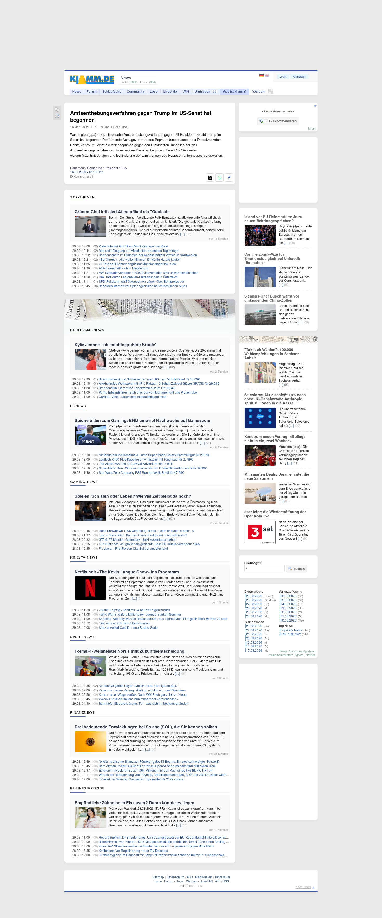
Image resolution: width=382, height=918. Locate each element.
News (76, 91)
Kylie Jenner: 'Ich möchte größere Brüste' (115, 344)
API (217, 881)
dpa (125, 127)
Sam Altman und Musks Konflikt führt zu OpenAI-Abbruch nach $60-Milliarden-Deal (157, 766)
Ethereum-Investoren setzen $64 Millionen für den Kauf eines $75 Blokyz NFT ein (156, 770)
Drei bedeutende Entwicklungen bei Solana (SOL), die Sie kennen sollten (146, 727)
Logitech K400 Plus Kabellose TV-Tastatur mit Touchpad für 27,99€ (146, 459)
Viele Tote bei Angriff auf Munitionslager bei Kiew (133, 246)
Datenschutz (175, 877)
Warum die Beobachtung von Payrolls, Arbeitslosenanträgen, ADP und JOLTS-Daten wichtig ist (166, 774)
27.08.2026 (254, 604)
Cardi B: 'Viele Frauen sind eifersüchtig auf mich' (133, 396)
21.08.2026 (254, 634)
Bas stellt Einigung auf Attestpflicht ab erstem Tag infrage (139, 250)
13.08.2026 (288, 608)
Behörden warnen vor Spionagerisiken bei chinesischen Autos (143, 286)
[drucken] (57, 116)
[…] (182, 234)
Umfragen (205, 91)
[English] (267, 75)
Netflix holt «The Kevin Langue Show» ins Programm (127, 572)
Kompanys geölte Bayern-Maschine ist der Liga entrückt (138, 685)
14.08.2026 (288, 604)
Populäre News (291, 630)
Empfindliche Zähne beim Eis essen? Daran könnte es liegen (134, 803)
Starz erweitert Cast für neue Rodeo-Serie (128, 627)
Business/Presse (87, 788)
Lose (154, 91)
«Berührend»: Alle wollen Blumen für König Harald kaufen (140, 259)
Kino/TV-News (84, 557)
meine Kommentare (281, 655)
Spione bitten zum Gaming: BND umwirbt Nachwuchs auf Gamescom (142, 420)
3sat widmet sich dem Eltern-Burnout (124, 623)
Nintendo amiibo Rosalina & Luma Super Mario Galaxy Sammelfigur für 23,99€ (154, 455)
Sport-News (82, 636)
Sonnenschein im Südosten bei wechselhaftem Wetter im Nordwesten (148, 255)
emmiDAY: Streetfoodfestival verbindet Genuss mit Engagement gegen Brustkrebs (156, 846)
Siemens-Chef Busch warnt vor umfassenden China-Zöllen (271, 298)
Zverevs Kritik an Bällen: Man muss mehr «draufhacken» (138, 699)
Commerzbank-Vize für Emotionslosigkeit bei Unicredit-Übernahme (272, 258)
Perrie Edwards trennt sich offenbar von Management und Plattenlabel (148, 392)
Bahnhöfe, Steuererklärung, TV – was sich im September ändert (143, 703)
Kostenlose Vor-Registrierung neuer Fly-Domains (133, 850)
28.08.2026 (254, 600)
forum (311, 128)
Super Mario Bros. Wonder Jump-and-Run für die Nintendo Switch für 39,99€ (153, 468)
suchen (299, 568)
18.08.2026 (254, 646)
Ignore (299, 655)
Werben (258, 91)
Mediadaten (203, 877)
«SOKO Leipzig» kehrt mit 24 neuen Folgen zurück (134, 610)
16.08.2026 (288, 595)
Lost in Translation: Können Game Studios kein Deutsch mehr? (143, 535)
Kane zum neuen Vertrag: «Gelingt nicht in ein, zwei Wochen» (142, 690)
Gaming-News (84, 482)
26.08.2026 (254, 608)
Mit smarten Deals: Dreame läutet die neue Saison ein (276, 476)
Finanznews (82, 712)
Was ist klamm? (235, 91)
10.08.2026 (288, 620)
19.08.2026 (254, 642)
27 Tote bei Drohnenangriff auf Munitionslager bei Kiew (137, 263)
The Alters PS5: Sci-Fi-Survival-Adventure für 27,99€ (136, 463)
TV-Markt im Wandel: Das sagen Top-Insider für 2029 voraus (141, 779)
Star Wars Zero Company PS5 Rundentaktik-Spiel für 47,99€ (141, 472)
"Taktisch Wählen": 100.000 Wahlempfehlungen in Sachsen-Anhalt (272, 353)
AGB (189, 877)
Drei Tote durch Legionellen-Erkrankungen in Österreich (138, 277)
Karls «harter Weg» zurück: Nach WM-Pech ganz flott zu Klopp (143, 694)
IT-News (78, 406)
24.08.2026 (254, 616)
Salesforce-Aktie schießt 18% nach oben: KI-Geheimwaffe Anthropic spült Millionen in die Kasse (275, 399)
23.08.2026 (254, 626)
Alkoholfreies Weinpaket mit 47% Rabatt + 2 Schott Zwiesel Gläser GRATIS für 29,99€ (159, 383)
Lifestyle (170, 91)
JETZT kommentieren (281, 121)
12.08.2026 (288, 612)
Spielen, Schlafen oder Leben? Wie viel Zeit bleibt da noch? (133, 496)
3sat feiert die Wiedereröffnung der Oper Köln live (275, 513)
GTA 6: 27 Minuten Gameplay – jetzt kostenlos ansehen (137, 539)
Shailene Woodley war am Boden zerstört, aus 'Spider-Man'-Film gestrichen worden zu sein (163, 618)
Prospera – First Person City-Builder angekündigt (133, 548)
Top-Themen (82, 197)
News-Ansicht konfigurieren (297, 651)
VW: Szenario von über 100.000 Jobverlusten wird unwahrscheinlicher (148, 272)
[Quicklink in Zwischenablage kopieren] (57, 110)
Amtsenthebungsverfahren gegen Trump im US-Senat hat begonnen (141, 116)
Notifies (310, 655)
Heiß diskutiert (290, 634)
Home (157, 881)
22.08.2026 (254, 630)
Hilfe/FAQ (206, 881)
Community (135, 91)
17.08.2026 (254, 650)
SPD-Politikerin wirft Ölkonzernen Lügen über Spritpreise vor (141, 281)
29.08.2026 (254, 595)
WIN (186, 91)
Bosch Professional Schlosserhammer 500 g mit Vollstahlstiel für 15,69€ (149, 379)
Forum (92, 91)
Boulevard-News (87, 330)
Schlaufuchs (111, 91)
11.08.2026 (288, 616)
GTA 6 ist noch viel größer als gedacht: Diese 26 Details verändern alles (149, 544)
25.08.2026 (254, 612)
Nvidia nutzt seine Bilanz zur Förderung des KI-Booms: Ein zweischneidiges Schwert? (159, 761)
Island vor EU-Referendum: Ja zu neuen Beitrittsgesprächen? (273, 218)
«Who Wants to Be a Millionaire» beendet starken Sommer (140, 614)
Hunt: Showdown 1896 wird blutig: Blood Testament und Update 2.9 (146, 530)
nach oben (303, 887)
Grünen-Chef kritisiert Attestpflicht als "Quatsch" (123, 211)
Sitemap (158, 877)
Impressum (222, 877)
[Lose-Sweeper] (270, 93)
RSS (225, 881)
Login (283, 76)
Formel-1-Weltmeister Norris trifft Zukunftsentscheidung (130, 651)
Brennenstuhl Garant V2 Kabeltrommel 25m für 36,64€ (137, 388)
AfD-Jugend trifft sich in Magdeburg (123, 268)
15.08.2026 (288, 600)
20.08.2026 (254, 638)
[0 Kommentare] (81, 176)
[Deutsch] (262, 75)
